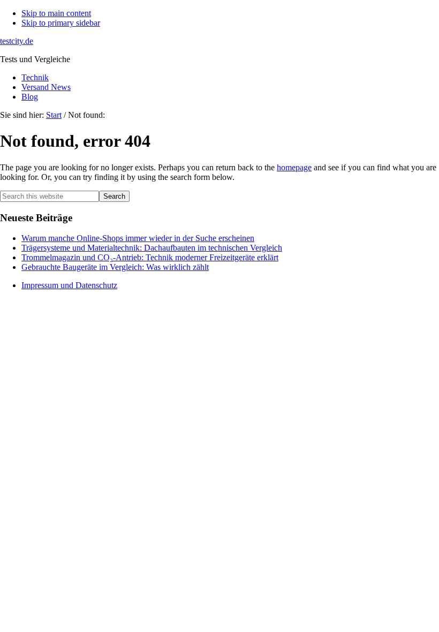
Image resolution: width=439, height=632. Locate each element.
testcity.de (16, 41)
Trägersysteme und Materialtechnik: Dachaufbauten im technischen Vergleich (151, 247)
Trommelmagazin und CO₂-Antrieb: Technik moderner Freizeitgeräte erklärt (149, 257)
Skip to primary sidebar (60, 22)
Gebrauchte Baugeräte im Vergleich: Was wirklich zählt (115, 267)
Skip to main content (56, 13)
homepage (294, 167)
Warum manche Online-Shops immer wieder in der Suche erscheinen (137, 238)
